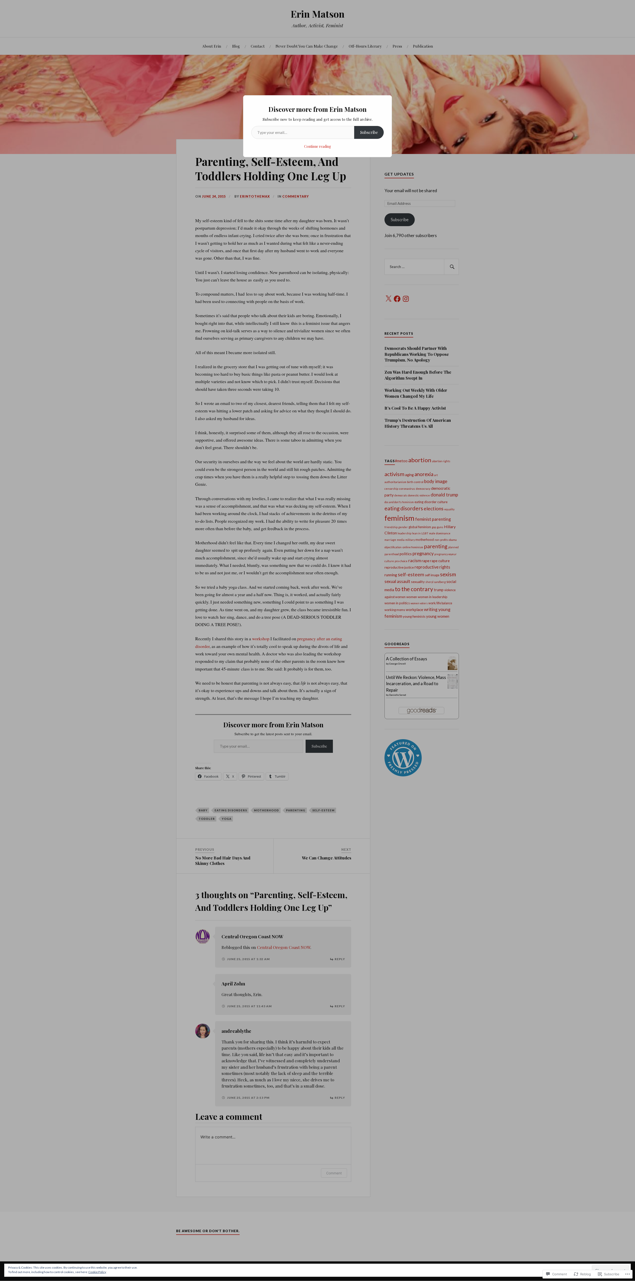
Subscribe (369, 132)
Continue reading (317, 146)
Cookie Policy (97, 1272)
